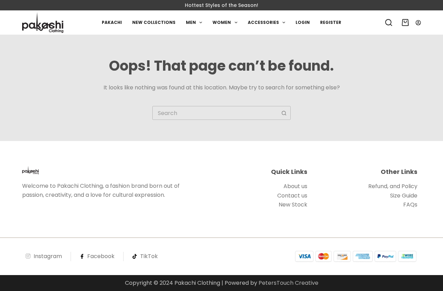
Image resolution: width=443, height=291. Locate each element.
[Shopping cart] (404, 22)
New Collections (153, 22)
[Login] (418, 22)
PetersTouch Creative (288, 283)
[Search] (388, 22)
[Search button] (283, 113)
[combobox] (215, 113)
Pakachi (112, 22)
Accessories (263, 22)
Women (222, 22)
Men (191, 22)
